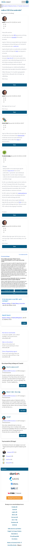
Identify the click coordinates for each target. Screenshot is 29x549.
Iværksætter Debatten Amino (9, 6)
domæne (14, 37)
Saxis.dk (14, 509)
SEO (15, 35)
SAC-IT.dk (14, 520)
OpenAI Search (6, 315)
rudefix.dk (16, 46)
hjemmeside (21, 135)
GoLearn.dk (14, 517)
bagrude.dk (10, 58)
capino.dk (14, 512)
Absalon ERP (10, 452)
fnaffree (8, 459)
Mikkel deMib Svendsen (9, 371)
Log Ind (23, 1)
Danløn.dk (14, 507)
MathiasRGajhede (17, 317)
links (18, 139)
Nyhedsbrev (14, 533)
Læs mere (22, 385)
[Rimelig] (5, 24)
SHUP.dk (14, 525)
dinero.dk (14, 514)
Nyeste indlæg (6, 303)
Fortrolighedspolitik (23, 254)
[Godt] (5, 26)
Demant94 (9, 462)
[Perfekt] (4, 28)
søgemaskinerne (22, 193)
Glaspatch (8, 456)
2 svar (24, 323)
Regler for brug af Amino (14, 531)
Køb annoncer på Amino (14, 528)
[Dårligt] (4, 24)
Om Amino (14, 539)
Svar (14, 85)
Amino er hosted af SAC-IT (14, 542)
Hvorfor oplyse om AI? (12, 367)
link (20, 202)
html (17, 51)
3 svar (24, 309)
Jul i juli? (8, 417)
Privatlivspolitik (14, 536)
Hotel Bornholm (12, 545)
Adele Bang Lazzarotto (18, 303)
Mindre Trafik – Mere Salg (13, 392)
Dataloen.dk (14, 522)
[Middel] (4, 26)
